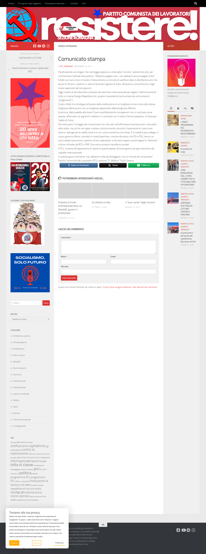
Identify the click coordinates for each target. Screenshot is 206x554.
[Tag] (191, 109)
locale (43, 461)
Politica (16, 400)
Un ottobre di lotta (101, 202)
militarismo (23, 470)
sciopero (34, 485)
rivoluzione (24, 481)
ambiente (29, 442)
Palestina (30, 470)
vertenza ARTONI (40, 496)
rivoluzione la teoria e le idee (29, 483)
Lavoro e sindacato (21, 394)
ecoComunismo (43, 454)
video (14, 499)
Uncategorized (19, 426)
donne (34, 454)
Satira (15, 406)
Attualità (16, 361)
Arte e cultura (19, 355)
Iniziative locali (19, 381)
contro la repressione (22, 451)
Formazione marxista (54, 3)
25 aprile (13, 442)
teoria (32, 496)
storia (30, 492)
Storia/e (16, 413)
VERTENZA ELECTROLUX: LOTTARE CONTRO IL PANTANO (187, 209)
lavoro (35, 461)
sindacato (18, 492)
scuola (40, 485)
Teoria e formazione (22, 419)
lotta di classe (22, 464)
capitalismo (37, 446)
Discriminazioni (19, 368)
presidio (35, 474)
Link (84, 3)
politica (25, 473)
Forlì (36, 458)
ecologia (13, 458)
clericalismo (16, 450)
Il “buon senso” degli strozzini (140, 202)
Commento (66, 237)
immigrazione (44, 457)
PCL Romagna (66, 66)
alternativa (21, 442)
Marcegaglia (15, 469)
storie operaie (20, 496)
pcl (36, 468)
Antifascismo (18, 349)
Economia (17, 374)
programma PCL (20, 477)
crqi (30, 453)
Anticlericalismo (20, 342)
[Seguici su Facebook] (34, 46)
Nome (64, 256)
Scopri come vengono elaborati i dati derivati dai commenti (130, 287)
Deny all (37, 543)
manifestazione (38, 465)
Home (11, 3)
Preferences (59, 543)
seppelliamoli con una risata (26, 488)
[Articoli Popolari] (177, 109)
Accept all (14, 543)
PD (18, 474)
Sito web (64, 266)
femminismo (28, 457)
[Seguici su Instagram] (48, 46)
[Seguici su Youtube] (39, 46)
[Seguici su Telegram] (43, 46)
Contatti (74, 3)
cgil (47, 446)
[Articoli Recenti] (170, 109)
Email (114, 256)
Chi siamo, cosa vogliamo (29, 3)
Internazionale (19, 387)
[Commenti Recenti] (184, 109)
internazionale (21, 461)
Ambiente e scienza (21, 336)
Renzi (18, 481)
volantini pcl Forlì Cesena (27, 500)
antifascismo (19, 446)
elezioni (20, 457)
